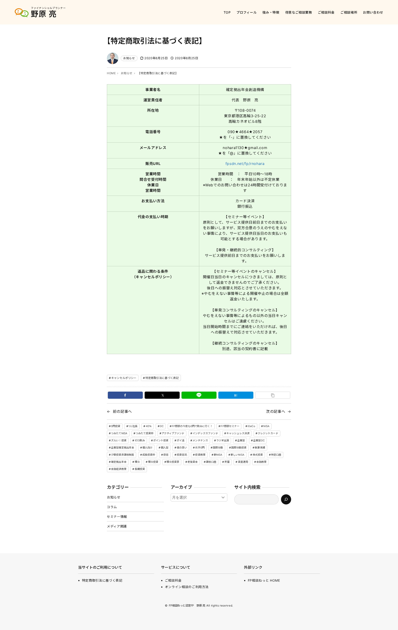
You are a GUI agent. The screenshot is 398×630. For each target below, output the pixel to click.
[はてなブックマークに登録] (235, 395)
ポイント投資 (161, 440)
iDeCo (251, 426)
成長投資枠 (148, 454)
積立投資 (153, 461)
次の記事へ (275, 411)
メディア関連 (117, 526)
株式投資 (258, 454)
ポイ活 (180, 440)
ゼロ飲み (140, 440)
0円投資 (115, 426)
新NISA (218, 454)
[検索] (286, 499)
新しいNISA (237, 454)
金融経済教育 (118, 469)
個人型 (164, 447)
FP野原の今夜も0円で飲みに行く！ (192, 426)
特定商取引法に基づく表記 (162, 378)
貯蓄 (227, 461)
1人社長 (133, 426)
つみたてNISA (119, 433)
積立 (137, 461)
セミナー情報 (117, 517)
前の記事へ (122, 411)
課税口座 (211, 461)
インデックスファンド (205, 433)
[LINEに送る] (199, 395)
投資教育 (200, 454)
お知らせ (129, 58)
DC (162, 426)
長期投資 (140, 469)
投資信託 (182, 454)
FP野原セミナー (230, 426)
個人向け (147, 447)
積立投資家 (173, 461)
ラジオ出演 (222, 440)
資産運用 (243, 461)
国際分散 (218, 447)
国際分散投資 (239, 447)
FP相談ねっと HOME (264, 580)
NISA (266, 426)
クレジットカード (268, 433)
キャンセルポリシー (123, 378)
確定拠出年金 (118, 461)
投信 (165, 454)
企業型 (241, 440)
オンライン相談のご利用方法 (187, 587)
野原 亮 (44, 13)
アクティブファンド (173, 433)
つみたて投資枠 (145, 433)
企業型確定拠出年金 (122, 447)
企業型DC (259, 440)
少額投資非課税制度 (122, 454)
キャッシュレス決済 (237, 433)
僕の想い (182, 447)
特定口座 (276, 454)
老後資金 (192, 461)
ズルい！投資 (118, 440)
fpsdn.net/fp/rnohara (245, 163)
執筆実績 (260, 447)
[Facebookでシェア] (125, 395)
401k (149, 426)
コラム (112, 507)
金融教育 (261, 461)
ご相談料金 (173, 580)
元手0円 (199, 447)
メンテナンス (200, 440)
